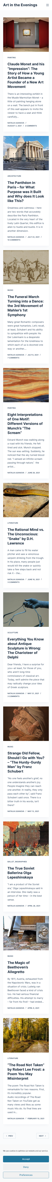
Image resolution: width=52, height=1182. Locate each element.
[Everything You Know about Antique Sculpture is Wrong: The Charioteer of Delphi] (26, 609)
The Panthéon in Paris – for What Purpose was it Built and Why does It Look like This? (26, 192)
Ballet (11, 862)
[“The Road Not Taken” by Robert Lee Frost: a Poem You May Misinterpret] (26, 1035)
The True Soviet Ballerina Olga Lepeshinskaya (21, 872)
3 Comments (13, 582)
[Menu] (47, 5)
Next (41, 1136)
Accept (26, 1159)
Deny (26, 1167)
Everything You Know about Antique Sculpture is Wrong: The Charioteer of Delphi (26, 648)
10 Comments (14, 240)
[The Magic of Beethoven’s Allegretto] (26, 933)
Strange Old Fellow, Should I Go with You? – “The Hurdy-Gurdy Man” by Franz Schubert (26, 762)
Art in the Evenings (20, 5)
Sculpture (13, 632)
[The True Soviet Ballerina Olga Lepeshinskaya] (26, 838)
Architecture (14, 176)
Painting (12, 57)
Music (10, 290)
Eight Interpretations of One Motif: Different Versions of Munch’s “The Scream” (25, 424)
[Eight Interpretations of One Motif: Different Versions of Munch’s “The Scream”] (26, 385)
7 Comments (13, 358)
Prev (10, 1136)
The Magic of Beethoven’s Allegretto (19, 967)
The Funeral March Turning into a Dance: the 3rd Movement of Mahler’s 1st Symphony (26, 306)
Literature (13, 523)
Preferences (25, 1175)
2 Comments (31, 126)
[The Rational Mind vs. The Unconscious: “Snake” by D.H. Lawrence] (26, 500)
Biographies (21, 862)
